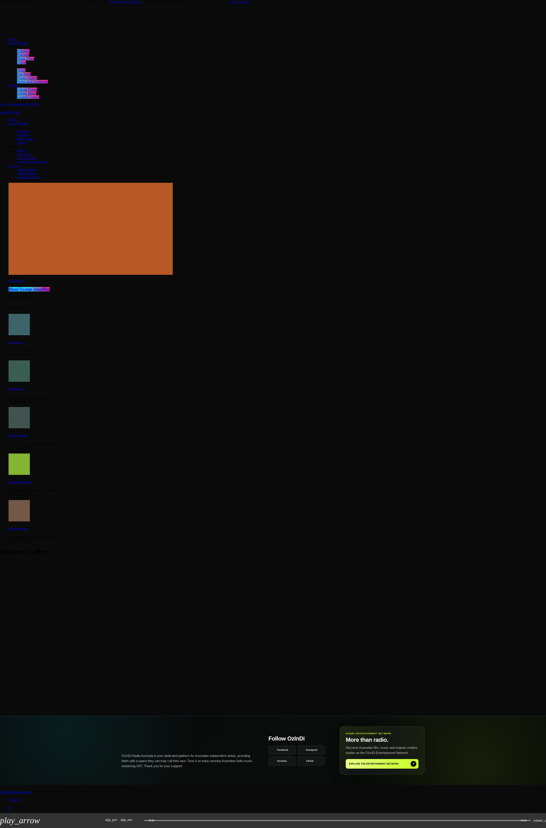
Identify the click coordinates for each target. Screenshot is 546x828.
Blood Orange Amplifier (29, 289)
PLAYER (29, 104)
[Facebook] (9, 104)
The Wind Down (17, 389)
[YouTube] (1, 104)
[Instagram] (7, 104)
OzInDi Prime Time (18, 529)
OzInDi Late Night (18, 435)
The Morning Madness (20, 482)
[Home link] (124, 31)
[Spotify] (4, 104)
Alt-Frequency (16, 342)
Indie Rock (16, 281)
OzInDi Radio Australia (16, 792)
